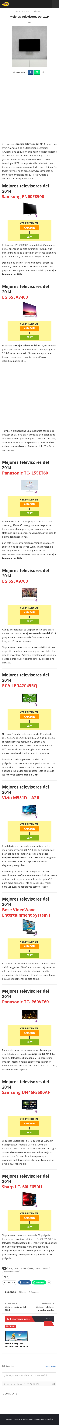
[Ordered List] (17, 1383)
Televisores (10, 1326)
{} (34, 1384)
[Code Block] (27, 1383)
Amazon (29, 227)
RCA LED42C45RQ (19, 685)
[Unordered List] (21, 1383)
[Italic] (8, 1383)
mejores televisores (11, 1272)
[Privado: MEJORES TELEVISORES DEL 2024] (16, 1333)
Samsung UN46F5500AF (26, 1092)
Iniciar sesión (50, 1366)
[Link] (31, 1383)
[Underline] (11, 1383)
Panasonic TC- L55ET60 (25, 473)
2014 (10, 1268)
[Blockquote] (24, 1383)
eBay (29, 236)
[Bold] (4, 1383)
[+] (37, 1384)
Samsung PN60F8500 (23, 196)
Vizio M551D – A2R (20, 797)
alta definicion (20, 1268)
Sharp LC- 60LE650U (22, 1186)
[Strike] (14, 1383)
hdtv (31, 1268)
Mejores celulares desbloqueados (45, 1308)
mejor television (42, 1268)
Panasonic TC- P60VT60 (25, 1001)
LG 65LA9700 (15, 581)
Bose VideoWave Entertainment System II (27, 912)
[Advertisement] (29, 109)
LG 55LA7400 (15, 297)
